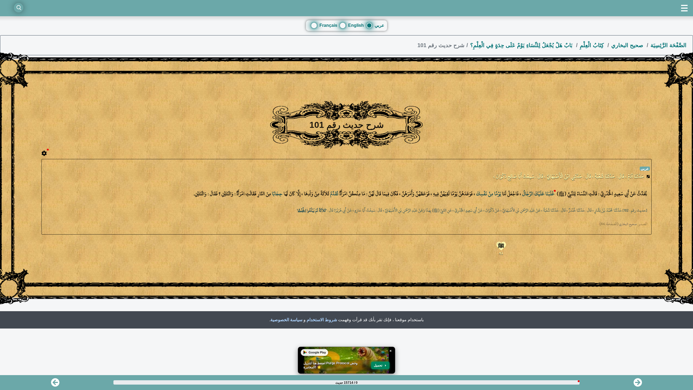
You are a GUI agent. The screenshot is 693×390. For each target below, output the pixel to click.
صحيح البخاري (628, 45)
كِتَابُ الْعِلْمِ (593, 45)
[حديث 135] (637, 384)
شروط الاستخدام (322, 319)
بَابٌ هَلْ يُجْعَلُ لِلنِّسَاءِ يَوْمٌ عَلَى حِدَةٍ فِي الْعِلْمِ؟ (522, 45)
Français (328, 25)
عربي (379, 25)
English (356, 25)
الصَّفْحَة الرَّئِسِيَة (668, 45)
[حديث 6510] (55, 384)
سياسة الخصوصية (286, 319)
